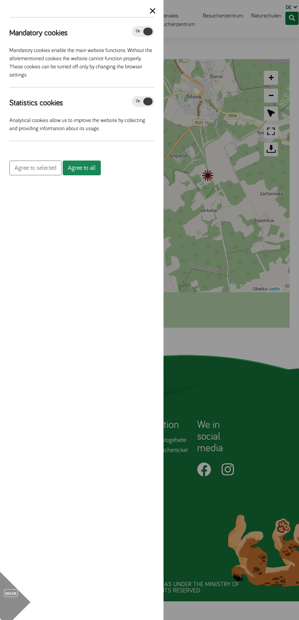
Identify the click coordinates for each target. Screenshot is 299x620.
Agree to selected (35, 168)
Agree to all (82, 168)
